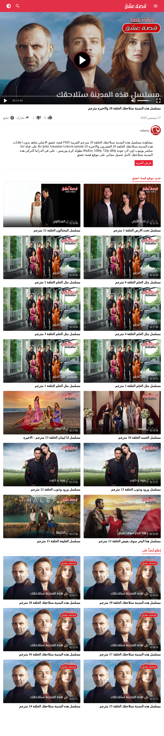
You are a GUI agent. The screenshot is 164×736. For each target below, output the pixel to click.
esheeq (144, 130)
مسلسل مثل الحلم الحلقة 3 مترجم (57, 334)
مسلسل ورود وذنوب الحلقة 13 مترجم (136, 489)
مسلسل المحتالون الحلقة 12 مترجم (57, 230)
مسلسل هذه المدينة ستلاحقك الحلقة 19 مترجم (130, 602)
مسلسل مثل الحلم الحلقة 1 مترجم (57, 386)
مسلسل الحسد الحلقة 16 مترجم (139, 437)
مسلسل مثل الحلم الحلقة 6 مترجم (138, 282)
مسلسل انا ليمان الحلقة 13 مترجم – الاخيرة (51, 437)
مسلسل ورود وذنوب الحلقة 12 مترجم (55, 489)
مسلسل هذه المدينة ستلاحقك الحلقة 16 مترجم (49, 654)
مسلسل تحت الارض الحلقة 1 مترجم (137, 230)
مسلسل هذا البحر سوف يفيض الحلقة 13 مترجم (130, 541)
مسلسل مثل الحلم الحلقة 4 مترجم (138, 334)
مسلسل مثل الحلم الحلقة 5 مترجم (57, 282)
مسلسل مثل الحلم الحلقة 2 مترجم (138, 386)
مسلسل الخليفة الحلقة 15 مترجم (58, 541)
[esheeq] (156, 134)
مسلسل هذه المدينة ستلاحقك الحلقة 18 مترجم (49, 602)
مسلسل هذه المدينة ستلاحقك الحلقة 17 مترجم (130, 654)
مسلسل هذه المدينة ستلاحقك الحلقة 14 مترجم (49, 706)
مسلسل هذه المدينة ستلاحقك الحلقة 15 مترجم (130, 706)
